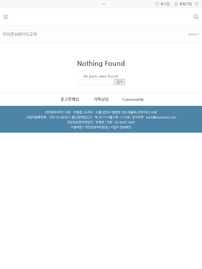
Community (133, 99)
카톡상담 (101, 99)
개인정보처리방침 (96, 127)
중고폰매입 (69, 99)
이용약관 (76, 127)
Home (192, 34)
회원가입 (185, 4)
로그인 (165, 4)
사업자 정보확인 (120, 127)
